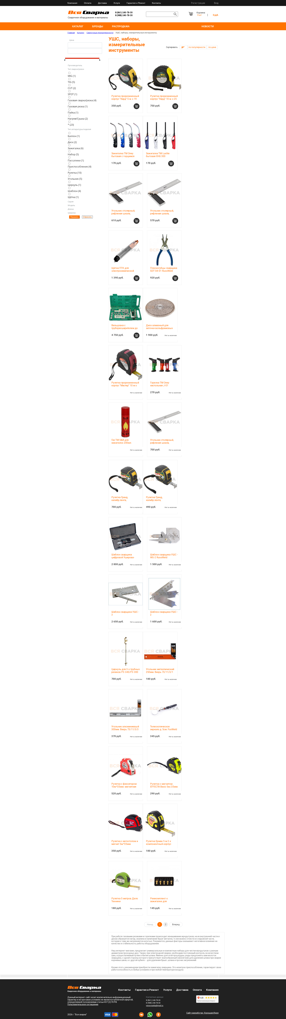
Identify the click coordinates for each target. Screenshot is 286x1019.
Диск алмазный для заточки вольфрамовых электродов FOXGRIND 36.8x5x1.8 (159, 329)
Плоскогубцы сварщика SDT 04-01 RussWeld (163, 269)
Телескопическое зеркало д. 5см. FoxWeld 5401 (163, 729)
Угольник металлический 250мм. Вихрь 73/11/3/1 (160, 670)
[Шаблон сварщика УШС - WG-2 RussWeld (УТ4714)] (164, 536)
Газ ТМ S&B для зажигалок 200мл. (121, 441)
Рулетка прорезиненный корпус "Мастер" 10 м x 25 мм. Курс (125, 385)
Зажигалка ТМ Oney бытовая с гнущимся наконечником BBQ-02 (123, 156)
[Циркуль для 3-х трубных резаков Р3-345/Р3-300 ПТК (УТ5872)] (125, 651)
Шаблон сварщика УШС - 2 (164, 613)
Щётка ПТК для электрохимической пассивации (122, 271)
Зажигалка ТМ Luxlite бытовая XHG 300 (158, 155)
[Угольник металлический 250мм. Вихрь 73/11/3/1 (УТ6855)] (160, 651)
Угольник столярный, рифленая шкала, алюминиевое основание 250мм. (162, 215)
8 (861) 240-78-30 (123, 12)
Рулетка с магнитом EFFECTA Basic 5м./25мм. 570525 (164, 786)
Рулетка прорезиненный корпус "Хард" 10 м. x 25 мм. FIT (164, 99)
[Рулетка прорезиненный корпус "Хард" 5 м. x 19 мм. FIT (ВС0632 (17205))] (125, 78)
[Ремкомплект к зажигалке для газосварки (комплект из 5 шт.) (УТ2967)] (164, 880)
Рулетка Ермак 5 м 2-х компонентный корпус (158, 842)
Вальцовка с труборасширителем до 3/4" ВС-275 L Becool (124, 328)
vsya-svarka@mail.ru (154, 1006)
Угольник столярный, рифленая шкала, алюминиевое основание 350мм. (162, 444)
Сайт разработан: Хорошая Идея (202, 1013)
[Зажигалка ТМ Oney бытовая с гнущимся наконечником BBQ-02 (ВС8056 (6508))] (125, 135)
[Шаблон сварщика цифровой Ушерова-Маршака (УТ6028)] (125, 536)
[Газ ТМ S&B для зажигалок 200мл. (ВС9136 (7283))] (125, 422)
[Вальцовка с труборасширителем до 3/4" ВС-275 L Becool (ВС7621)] (125, 307)
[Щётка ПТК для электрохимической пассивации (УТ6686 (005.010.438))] (125, 250)
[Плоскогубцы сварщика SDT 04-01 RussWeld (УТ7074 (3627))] (164, 250)
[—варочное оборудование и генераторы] (84, 991)
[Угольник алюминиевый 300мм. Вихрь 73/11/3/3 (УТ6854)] (125, 708)
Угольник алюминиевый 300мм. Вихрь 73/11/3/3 (125, 728)
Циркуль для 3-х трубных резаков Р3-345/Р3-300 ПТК (125, 672)
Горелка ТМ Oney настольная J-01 (159, 384)
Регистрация (198, 3)
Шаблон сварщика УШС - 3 (125, 613)
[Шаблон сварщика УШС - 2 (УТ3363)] (164, 594)
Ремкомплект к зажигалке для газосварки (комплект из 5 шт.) (164, 902)
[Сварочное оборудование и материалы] (88, 14)
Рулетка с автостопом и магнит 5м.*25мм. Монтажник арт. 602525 (124, 844)
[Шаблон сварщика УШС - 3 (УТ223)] (125, 594)
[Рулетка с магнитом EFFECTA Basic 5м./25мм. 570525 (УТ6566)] (164, 766)
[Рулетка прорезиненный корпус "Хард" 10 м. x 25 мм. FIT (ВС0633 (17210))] (164, 78)
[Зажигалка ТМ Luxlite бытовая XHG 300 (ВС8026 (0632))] (160, 135)
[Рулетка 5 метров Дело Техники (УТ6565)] (125, 880)
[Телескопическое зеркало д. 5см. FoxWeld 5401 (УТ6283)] (164, 708)
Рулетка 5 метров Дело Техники (124, 900)
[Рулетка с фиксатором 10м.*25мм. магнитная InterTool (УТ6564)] (125, 766)
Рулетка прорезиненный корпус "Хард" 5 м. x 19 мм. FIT (125, 99)
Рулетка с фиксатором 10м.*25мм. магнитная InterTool (124, 786)
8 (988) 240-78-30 (123, 15)
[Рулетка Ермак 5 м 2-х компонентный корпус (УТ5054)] (160, 823)
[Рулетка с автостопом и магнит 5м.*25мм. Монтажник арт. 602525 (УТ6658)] (125, 823)
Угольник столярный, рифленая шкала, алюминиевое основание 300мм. (123, 215)
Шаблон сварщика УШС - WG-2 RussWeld (164, 556)
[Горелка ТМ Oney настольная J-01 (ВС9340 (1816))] (164, 365)
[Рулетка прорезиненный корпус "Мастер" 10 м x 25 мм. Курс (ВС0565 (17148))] (125, 365)
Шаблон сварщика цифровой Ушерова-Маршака (123, 557)
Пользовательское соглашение (82, 1004)
